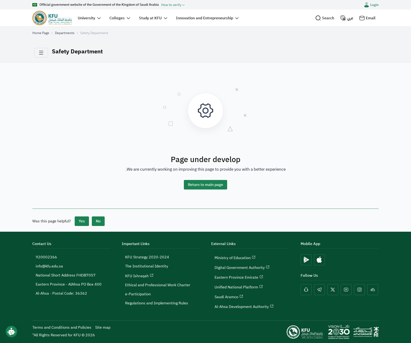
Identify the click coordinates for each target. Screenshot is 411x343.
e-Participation (138, 294)
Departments (64, 33)
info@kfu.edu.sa (49, 266)
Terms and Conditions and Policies (61, 327)
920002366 (46, 257)
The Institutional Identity (146, 266)
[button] (324, 18)
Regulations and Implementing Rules (156, 303)
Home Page (40, 33)
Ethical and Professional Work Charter (157, 285)
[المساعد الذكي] (11, 331)
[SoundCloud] (372, 289)
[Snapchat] (306, 289)
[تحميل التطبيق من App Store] (319, 259)
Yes (82, 221)
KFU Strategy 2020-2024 (147, 257)
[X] (332, 289)
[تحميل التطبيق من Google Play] (306, 259)
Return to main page (205, 185)
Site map (102, 327)
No (98, 221)
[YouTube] (346, 289)
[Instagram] (359, 289)
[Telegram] (319, 289)
